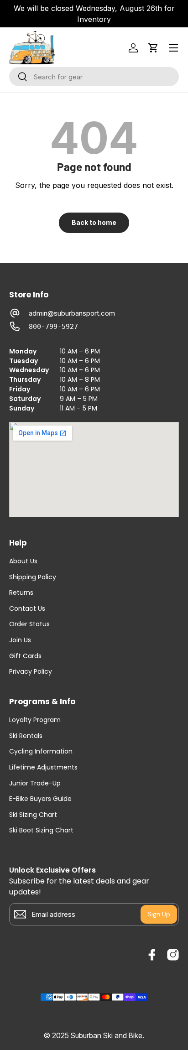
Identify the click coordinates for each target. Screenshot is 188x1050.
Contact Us (27, 608)
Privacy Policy (30, 671)
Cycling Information (41, 751)
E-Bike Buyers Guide (40, 799)
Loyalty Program (35, 720)
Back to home (94, 222)
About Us (23, 561)
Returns (21, 592)
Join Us (20, 640)
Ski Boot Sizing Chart (41, 830)
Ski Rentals (25, 736)
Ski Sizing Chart (33, 815)
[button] (153, 48)
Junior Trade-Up (35, 783)
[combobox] (94, 76)
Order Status (29, 624)
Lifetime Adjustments (43, 767)
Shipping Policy (32, 577)
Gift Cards (25, 656)
